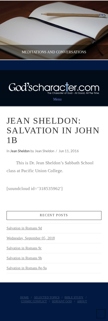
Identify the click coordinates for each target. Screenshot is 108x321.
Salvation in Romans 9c (24, 248)
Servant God (62, 301)
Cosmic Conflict (34, 301)
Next (97, 30)
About (82, 301)
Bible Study (73, 297)
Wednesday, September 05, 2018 (31, 238)
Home (24, 297)
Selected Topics (47, 297)
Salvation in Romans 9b (24, 258)
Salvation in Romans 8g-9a (27, 268)
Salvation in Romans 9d (24, 228)
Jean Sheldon (20, 151)
